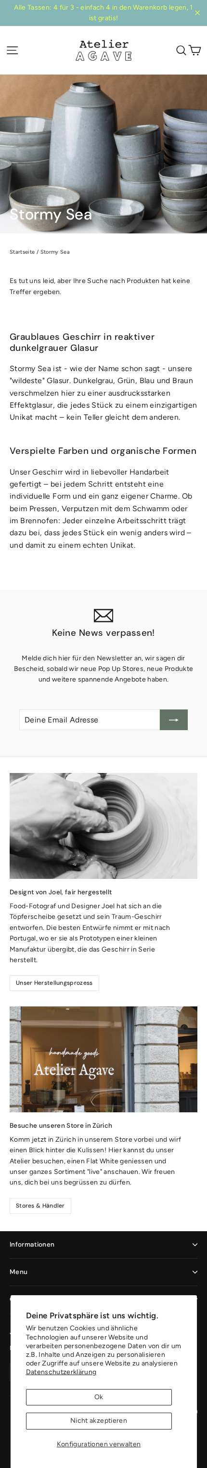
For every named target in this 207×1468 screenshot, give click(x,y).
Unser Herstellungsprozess (54, 983)
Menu (18, 1272)
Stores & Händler (40, 1206)
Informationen (32, 1244)
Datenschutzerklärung (61, 1372)
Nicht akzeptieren (98, 1420)
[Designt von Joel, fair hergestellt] (103, 825)
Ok (99, 1397)
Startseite (22, 252)
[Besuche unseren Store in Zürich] (103, 1059)
